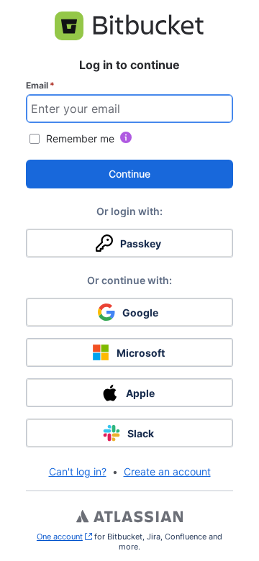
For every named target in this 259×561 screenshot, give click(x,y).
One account (64, 537)
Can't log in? (77, 471)
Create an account (167, 471)
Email (40, 85)
